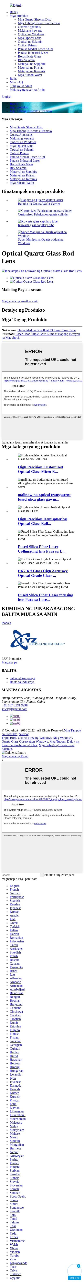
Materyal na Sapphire (31, 64)
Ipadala (6, 623)
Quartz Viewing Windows (35, 737)
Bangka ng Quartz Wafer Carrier (39, 203)
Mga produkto (19, 15)
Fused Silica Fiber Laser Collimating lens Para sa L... (41, 549)
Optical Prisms (27, 45)
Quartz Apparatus (29, 27)
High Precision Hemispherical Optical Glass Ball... (42, 521)
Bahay (14, 12)
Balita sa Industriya (22, 682)
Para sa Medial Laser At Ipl (35, 49)
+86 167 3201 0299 (15, 705)
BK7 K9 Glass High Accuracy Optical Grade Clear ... (43, 573)
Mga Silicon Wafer (30, 75)
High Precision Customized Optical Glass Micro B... (40, 469)
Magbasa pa (9, 662)
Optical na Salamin (30, 41)
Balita (13, 78)
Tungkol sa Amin (21, 86)
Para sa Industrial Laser (33, 52)
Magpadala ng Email (15, 756)
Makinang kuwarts (30, 30)
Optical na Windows (31, 34)
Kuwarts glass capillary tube (36, 225)
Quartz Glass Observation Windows (25, 741)
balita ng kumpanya (22, 678)
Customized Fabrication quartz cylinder (43, 214)
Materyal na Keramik (31, 71)
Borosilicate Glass (29, 56)
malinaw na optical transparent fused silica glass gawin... (44, 497)
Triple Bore (9, 737)
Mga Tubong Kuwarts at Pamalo (39, 23)
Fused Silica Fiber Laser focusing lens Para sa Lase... (45, 597)
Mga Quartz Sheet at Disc (34, 19)
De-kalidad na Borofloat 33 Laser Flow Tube (47, 330)
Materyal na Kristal (30, 67)
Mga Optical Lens (29, 38)
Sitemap (24, 734)
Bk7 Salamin (26, 60)
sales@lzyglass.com (14, 709)
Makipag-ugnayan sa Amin (27, 89)
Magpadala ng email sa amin (20, 301)
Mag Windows (62, 737)
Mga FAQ (16, 82)
